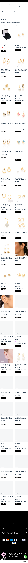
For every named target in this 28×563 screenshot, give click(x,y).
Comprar (3, 50)
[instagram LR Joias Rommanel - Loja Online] (13, 523)
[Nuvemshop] (14, 556)
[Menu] (25, 6)
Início (2, 16)
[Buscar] (25, 11)
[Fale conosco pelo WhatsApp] (25, 557)
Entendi (24, 561)
